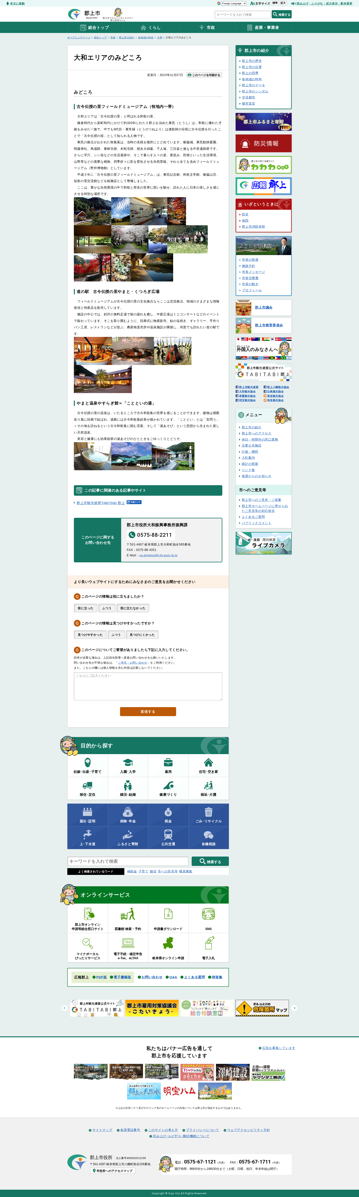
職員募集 (185, 871)
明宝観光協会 (247, 400)
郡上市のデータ (253, 85)
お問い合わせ (152, 977)
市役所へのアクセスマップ (114, 1170)
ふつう (107, 608)
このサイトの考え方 (163, 1130)
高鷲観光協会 (247, 395)
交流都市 (248, 97)
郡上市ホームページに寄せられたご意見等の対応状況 (265, 508)
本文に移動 (17, 3)
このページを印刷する (206, 75)
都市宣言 (248, 103)
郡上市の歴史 (252, 61)
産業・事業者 (267, 27)
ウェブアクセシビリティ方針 (248, 1130)
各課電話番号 (130, 1130)
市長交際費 (250, 278)
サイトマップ (102, 1130)
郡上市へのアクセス (256, 433)
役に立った (85, 608)
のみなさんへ (257, 348)
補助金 (132, 871)
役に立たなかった (132, 608)
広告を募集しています (278, 1048)
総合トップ (98, 27)
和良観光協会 (275, 400)
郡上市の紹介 (126, 37)
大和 (159, 37)
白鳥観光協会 (275, 391)
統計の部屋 (250, 464)
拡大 (283, 2)
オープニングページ (78, 37)
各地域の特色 (145, 37)
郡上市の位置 (252, 67)
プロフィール (252, 290)
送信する (148, 711)
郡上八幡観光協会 (278, 387)
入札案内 (248, 458)
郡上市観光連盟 (248, 387)
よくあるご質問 (253, 517)
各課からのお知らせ (256, 476)
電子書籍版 (122, 977)
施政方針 (248, 266)
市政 (211, 27)
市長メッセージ (253, 272)
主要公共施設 (252, 445)
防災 (245, 214)
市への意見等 (168, 871)
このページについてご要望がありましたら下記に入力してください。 (135, 650)
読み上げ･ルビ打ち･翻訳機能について (181, 1136)
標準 (275, 2)
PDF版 (101, 977)
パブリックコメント (256, 523)
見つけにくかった (142, 634)
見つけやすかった (90, 634)
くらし (154, 27)
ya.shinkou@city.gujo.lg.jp (158, 555)
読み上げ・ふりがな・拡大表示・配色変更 (324, 3)
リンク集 (248, 470)
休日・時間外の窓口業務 (260, 439)
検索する (285, 14)
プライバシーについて (202, 1130)
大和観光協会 (247, 391)
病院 (245, 220)
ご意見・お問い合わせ (132, 662)
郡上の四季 (250, 73)
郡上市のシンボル (255, 91)
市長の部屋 (250, 260)
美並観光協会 (275, 395)
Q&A (173, 977)
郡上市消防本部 (253, 226)
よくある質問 (194, 977)
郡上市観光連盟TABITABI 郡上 (101, 503)
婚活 (153, 871)
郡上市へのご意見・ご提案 (261, 500)
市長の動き (250, 284)
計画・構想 (250, 452)
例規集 (217, 977)
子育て (143, 871)
